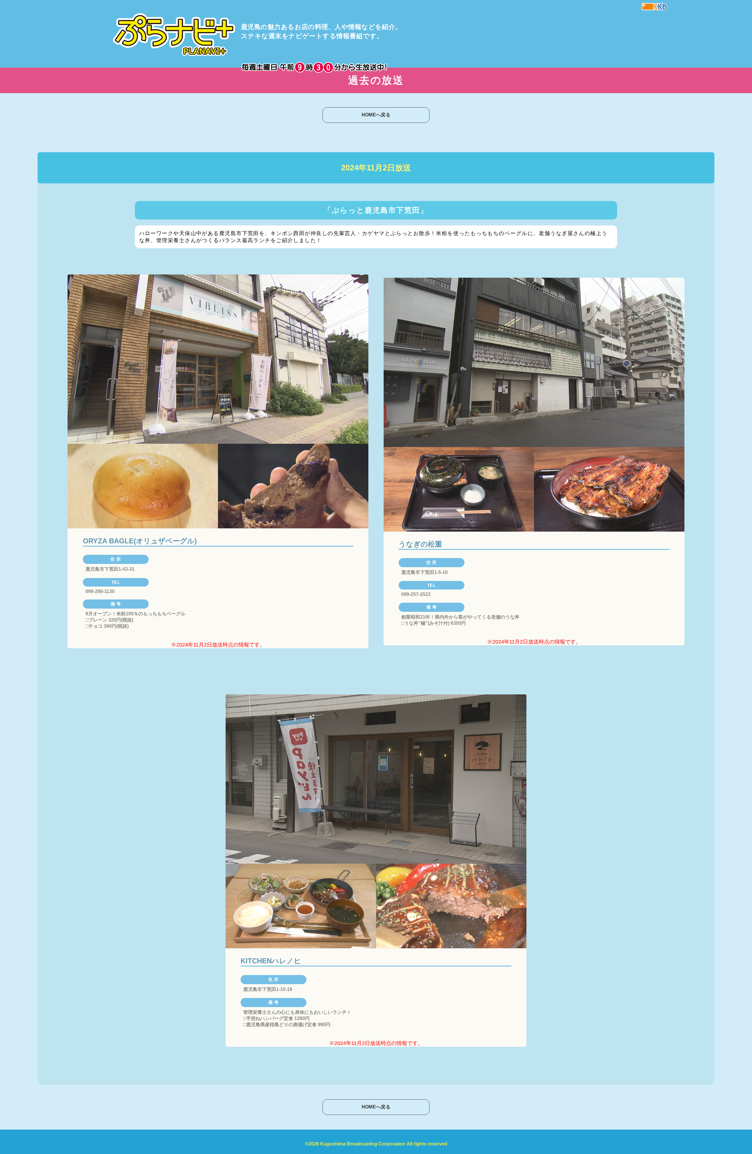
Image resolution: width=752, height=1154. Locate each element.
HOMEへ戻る (376, 114)
